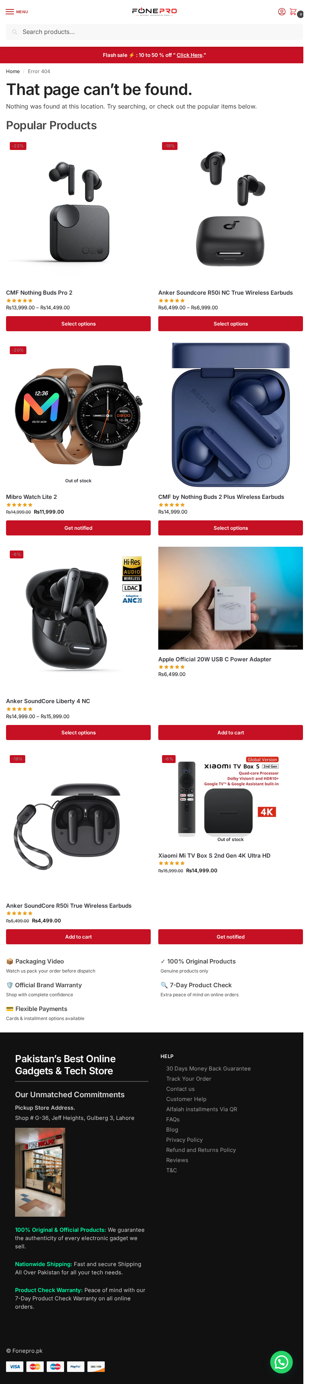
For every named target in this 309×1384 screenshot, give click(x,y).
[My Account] (281, 12)
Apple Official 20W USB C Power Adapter (214, 659)
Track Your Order (188, 1078)
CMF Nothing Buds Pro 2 (39, 292)
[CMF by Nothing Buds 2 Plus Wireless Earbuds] (230, 415)
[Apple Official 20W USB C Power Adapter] (230, 598)
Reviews (177, 1160)
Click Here (189, 55)
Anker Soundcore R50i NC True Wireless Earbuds (225, 292)
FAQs (173, 1119)
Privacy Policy (184, 1139)
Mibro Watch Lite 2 (31, 496)
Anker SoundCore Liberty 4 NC (48, 701)
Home (13, 71)
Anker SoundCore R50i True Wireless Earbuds (69, 905)
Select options (78, 324)
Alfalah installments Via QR (201, 1109)
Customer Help (186, 1099)
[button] (294, 12)
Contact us (180, 1089)
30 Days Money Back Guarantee (208, 1068)
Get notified (78, 528)
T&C (171, 1170)
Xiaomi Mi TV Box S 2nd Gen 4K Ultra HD (214, 855)
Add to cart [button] (230, 732)
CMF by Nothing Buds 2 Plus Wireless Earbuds (221, 496)
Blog (172, 1129)
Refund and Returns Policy (201, 1150)
